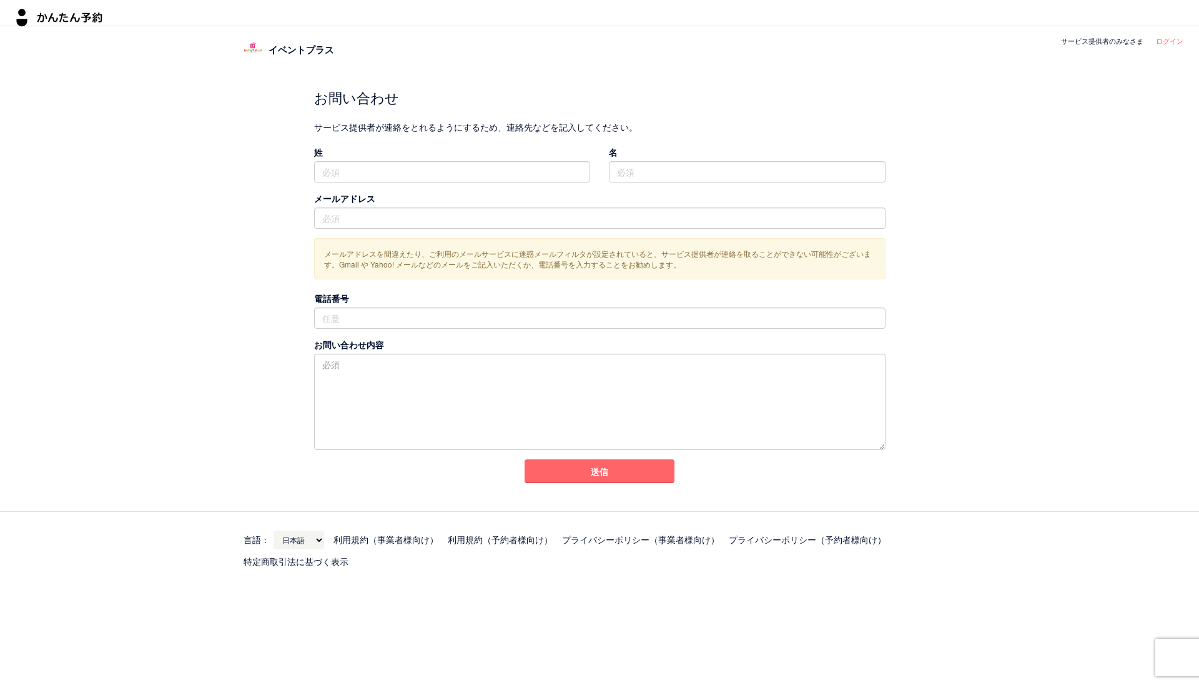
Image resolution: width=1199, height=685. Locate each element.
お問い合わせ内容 (349, 344)
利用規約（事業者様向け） (385, 539)
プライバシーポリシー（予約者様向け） (807, 539)
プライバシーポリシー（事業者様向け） (640, 539)
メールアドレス (344, 198)
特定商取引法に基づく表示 (296, 561)
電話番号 (331, 298)
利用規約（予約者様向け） (500, 539)
